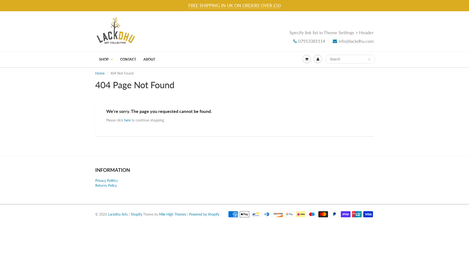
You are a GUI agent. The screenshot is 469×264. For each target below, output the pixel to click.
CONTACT (128, 59)
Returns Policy (106, 185)
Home (100, 73)
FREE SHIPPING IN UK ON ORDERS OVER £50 (234, 5)
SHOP (104, 59)
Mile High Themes (172, 214)
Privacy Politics (106, 180)
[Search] (369, 59)
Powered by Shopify (204, 214)
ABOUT (149, 59)
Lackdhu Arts (118, 214)
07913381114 (311, 41)
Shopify (136, 214)
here (127, 120)
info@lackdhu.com (356, 41)
